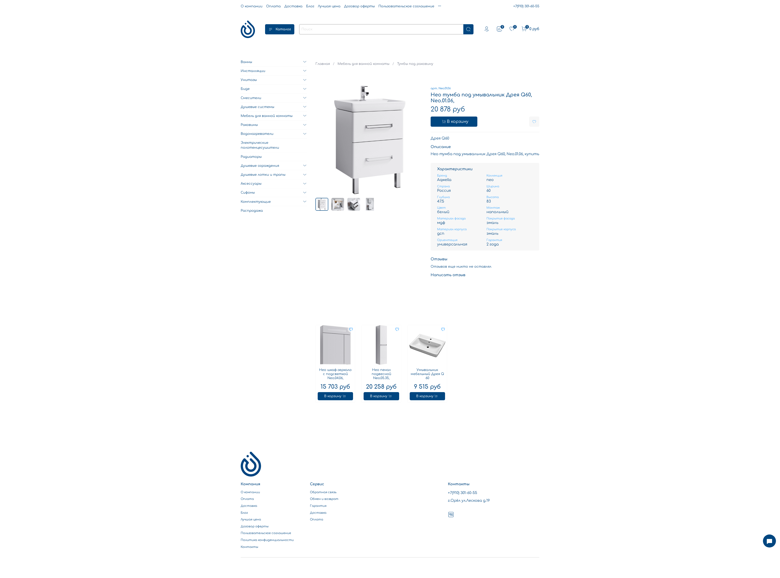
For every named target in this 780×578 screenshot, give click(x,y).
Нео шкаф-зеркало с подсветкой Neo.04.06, (335, 374)
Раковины (249, 125)
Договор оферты (359, 6)
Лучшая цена (329, 6)
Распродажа (252, 210)
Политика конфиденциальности (267, 540)
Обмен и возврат (324, 499)
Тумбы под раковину (415, 64)
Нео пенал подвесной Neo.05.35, (381, 374)
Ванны (246, 62)
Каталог (283, 29)
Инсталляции (253, 71)
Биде (245, 89)
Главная (322, 64)
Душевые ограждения (260, 165)
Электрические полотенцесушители (260, 145)
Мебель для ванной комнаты (363, 64)
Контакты (249, 547)
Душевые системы (257, 107)
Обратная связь (323, 492)
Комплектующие (256, 201)
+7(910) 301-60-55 (526, 6)
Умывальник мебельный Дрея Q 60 (427, 374)
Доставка (293, 6)
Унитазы (249, 80)
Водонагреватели (257, 134)
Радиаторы (251, 156)
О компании (251, 6)
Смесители (251, 98)
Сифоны (248, 192)
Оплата (273, 6)
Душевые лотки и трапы (263, 175)
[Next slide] (417, 140)
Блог (310, 6)
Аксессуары (251, 183)
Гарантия (318, 505)
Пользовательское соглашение (406, 6)
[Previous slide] (322, 140)
